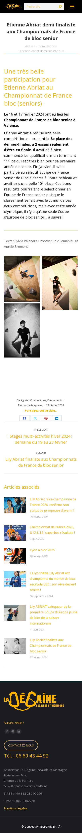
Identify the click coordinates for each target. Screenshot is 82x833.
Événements (54, 400)
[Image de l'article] (15, 505)
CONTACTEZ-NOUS (21, 745)
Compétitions (38, 400)
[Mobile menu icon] (72, 7)
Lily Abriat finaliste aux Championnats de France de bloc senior (50, 645)
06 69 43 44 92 (32, 755)
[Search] (60, 6)
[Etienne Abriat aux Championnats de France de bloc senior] (22, 279)
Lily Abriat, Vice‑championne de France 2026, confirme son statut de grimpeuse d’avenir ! (53, 505)
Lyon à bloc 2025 (42, 550)
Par (30, 405)
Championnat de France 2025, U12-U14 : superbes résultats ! (52, 530)
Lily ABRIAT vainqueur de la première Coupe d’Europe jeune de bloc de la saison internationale (53, 615)
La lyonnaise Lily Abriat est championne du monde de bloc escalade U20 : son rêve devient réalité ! (53, 581)
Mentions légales (15, 808)
